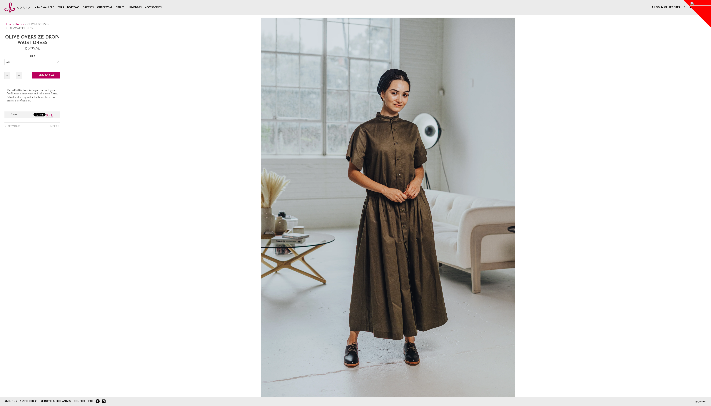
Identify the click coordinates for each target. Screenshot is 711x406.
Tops (60, 7)
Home (8, 24)
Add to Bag (46, 75)
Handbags (135, 7)
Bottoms (73, 7)
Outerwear (105, 7)
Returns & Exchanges (56, 401)
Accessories (153, 7)
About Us (10, 401)
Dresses (88, 7)
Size (32, 56)
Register (674, 7)
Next (54, 126)
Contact (80, 401)
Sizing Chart (29, 401)
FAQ (90, 401)
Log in (658, 7)
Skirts (120, 7)
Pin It (49, 115)
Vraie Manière (44, 7)
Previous (13, 126)
